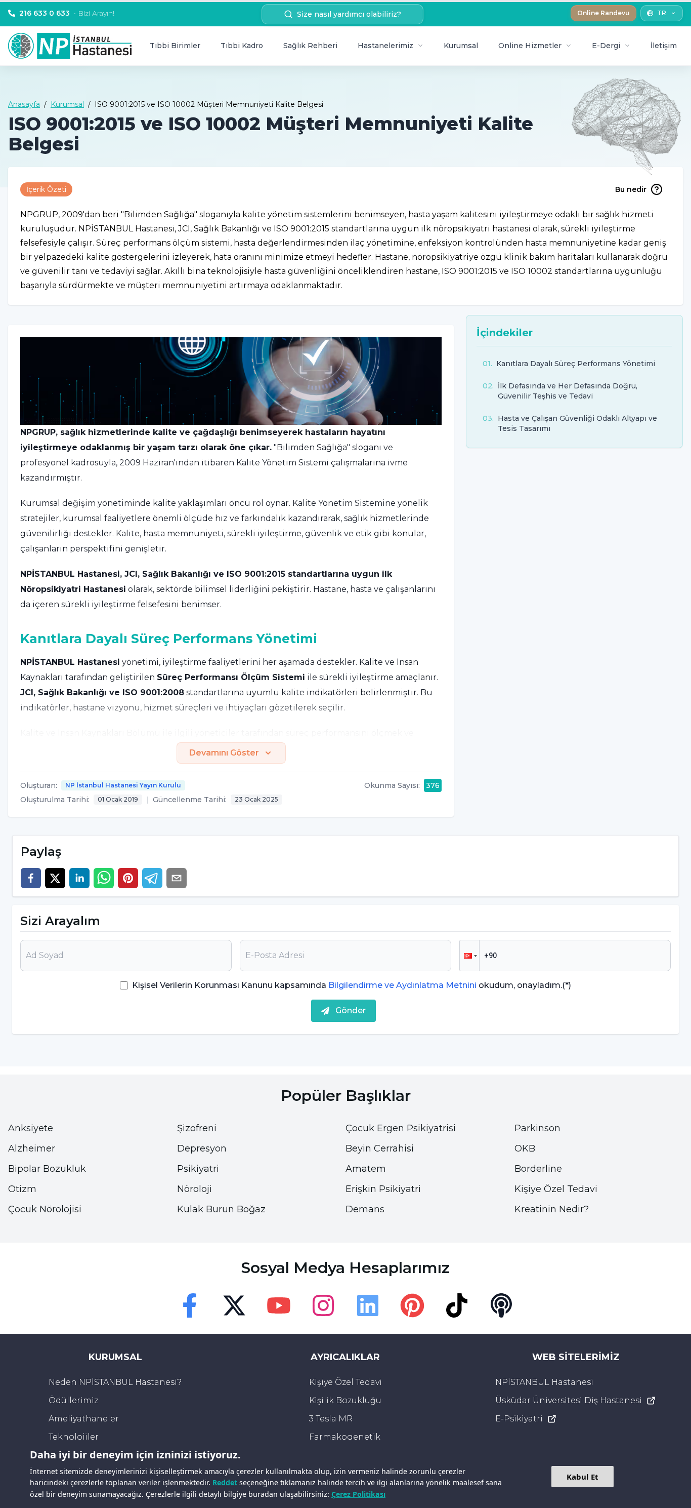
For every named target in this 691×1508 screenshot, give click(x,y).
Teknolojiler (74, 1437)
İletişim (664, 45)
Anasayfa (24, 104)
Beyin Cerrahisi (380, 1148)
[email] (176, 878)
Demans (365, 1209)
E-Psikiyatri (519, 1418)
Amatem (366, 1168)
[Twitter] (234, 1305)
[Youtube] (279, 1305)
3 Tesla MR (331, 1418)
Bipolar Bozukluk (47, 1168)
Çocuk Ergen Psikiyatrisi (401, 1128)
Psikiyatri (198, 1168)
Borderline (538, 1168)
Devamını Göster (224, 753)
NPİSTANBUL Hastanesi (544, 1382)
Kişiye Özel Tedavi (555, 1189)
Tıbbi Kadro (242, 45)
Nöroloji (194, 1189)
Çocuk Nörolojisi (44, 1209)
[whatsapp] (104, 878)
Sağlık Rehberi (310, 45)
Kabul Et (582, 1477)
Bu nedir (630, 189)
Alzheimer (31, 1148)
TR (661, 13)
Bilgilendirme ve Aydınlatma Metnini (402, 985)
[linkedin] (79, 878)
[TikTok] (457, 1305)
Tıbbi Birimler (175, 45)
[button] (469, 955)
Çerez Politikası (358, 1494)
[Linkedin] (368, 1305)
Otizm (22, 1189)
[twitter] (55, 878)
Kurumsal (461, 45)
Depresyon (202, 1148)
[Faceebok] (190, 1305)
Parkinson (537, 1128)
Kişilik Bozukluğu (345, 1400)
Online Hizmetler (530, 45)
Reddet (224, 1482)
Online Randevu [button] (603, 13)
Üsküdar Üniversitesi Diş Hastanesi (568, 1400)
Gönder (350, 1010)
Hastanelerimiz (385, 45)
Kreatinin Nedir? (551, 1209)
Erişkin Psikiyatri (383, 1189)
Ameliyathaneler (84, 1418)
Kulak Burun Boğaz (221, 1209)
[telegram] (152, 878)
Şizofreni (197, 1128)
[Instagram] (323, 1305)
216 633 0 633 (66, 13)
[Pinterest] (412, 1305)
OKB (524, 1148)
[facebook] (31, 878)
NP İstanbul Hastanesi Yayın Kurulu (123, 785)
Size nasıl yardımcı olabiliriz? (349, 14)
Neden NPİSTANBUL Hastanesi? (115, 1382)
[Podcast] (501, 1305)
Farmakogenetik (344, 1437)
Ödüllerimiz (73, 1400)
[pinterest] (128, 878)
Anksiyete (30, 1128)
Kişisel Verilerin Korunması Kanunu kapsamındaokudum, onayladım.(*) (351, 985)
